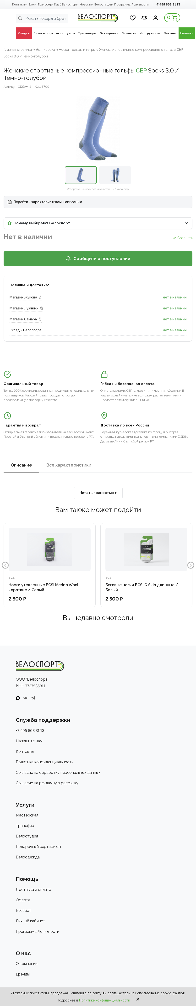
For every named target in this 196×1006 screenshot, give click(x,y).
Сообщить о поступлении (101, 258)
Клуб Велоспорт (66, 4)
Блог (32, 4)
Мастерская (27, 815)
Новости (86, 4)
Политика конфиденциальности (45, 762)
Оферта (23, 900)
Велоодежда (28, 857)
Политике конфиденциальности (104, 1000)
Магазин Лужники (24, 308)
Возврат (23, 910)
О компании (27, 963)
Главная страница (18, 49)
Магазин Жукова (23, 297)
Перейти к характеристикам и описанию (47, 202)
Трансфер (45, 4)
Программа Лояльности (131, 4)
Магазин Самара (23, 319)
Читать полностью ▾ (98, 493)
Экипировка (45, 49)
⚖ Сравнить (182, 238)
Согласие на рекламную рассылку (47, 783)
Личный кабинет (30, 921)
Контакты (19, 4)
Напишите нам (29, 741)
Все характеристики (68, 464)
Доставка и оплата (33, 889)
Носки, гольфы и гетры (77, 49)
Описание (21, 464)
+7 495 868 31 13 (167, 4)
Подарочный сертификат (39, 846)
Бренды (23, 974)
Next (191, 565)
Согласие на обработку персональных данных (58, 772)
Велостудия (103, 4)
